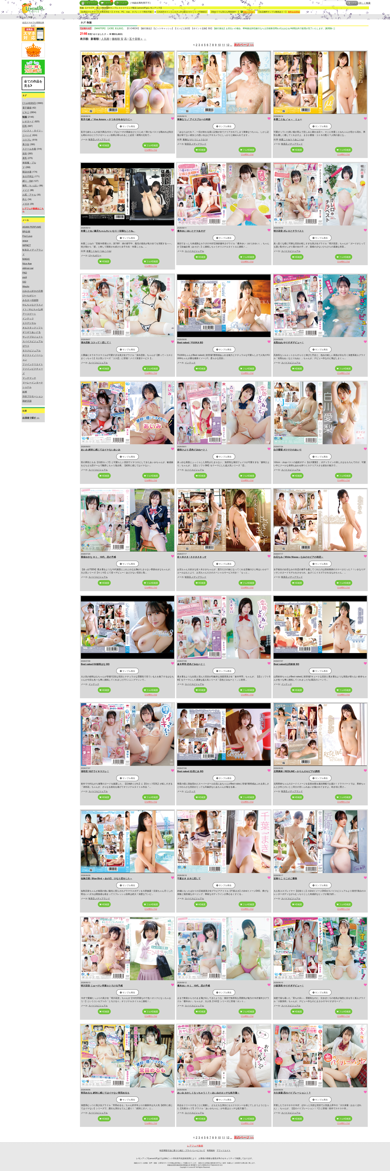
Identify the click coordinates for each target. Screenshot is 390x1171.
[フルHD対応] (29, 103)
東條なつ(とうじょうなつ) (195, 139)
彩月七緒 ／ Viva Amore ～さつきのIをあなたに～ (106, 119)
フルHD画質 (152, 145)
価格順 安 (117, 39)
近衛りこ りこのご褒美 (285, 878)
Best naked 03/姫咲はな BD (95, 664)
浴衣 (24, 153)
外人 (24, 199)
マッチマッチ (29, 377)
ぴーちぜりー (29, 295)
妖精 (24, 391)
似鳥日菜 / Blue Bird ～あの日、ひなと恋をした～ (106, 878)
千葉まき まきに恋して (189, 878)
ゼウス (25, 345)
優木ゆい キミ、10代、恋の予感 (193, 985)
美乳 (24, 158)
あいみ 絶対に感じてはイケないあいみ (100, 449)
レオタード (28, 121)
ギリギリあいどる (31, 332)
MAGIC (26, 258)
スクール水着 (29, 148)
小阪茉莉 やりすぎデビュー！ (289, 985)
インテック (28, 318)
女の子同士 (28, 176)
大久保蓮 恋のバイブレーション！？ (292, 1092)
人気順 (105, 39)
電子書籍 (27, 107)
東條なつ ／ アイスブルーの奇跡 (193, 119)
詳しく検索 (364, 2)
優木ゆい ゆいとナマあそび (191, 230)
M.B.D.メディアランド (99, 139)
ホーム (23, 16)
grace (25, 240)
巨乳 (24, 125)
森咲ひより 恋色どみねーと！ (192, 449)
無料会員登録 (294, 11)
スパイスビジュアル (32, 341)
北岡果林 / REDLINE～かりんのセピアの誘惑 (297, 771)
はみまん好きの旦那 (32, 290)
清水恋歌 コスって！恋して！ (96, 342)
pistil (24, 277)
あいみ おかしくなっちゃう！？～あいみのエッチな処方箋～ (208, 1092)
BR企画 (26, 231)
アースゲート (29, 313)
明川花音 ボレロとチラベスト (289, 230)
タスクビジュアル (31, 350)
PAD (24, 272)
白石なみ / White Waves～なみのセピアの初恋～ (298, 557)
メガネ (25, 203)
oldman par (28, 268)
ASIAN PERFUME (31, 226)
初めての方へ (249, 11)
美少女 (25, 144)
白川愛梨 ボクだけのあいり (288, 449)
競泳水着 (27, 171)
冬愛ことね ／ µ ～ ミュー (288, 119)
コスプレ (27, 139)
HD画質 (105, 145)
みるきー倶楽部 (30, 300)
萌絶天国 (27, 400)
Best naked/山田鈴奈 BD (286, 664)
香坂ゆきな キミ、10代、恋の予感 (98, 557)
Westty (25, 286)
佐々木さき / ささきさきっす (191, 557)
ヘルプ (124, 3)
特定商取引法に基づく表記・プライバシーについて (182, 1150)
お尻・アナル (29, 194)
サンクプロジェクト (32, 336)
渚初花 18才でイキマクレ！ (95, 771)
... (231, 45)
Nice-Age (27, 263)
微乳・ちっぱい (30, 185)
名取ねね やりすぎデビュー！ (289, 342)
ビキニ (25, 112)
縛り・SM (27, 180)
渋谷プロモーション (32, 396)
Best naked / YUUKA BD (190, 342)
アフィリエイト (223, 1150)
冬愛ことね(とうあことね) (291, 139)
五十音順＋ (136, 39)
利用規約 (211, 1150)
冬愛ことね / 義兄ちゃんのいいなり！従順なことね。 (108, 230)
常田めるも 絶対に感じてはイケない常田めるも (105, 1092)
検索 (355, 3)
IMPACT (26, 245)
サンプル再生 (128, 126)
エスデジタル (29, 323)
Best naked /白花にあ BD (190, 771)
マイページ (91, 3)
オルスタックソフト (32, 327)
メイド (25, 190)
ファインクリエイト (32, 364)
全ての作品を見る (33, 83)
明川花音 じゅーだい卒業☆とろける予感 (102, 985)
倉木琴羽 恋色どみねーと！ (191, 664)
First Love (27, 236)
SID (24, 281)
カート (109, 3)
